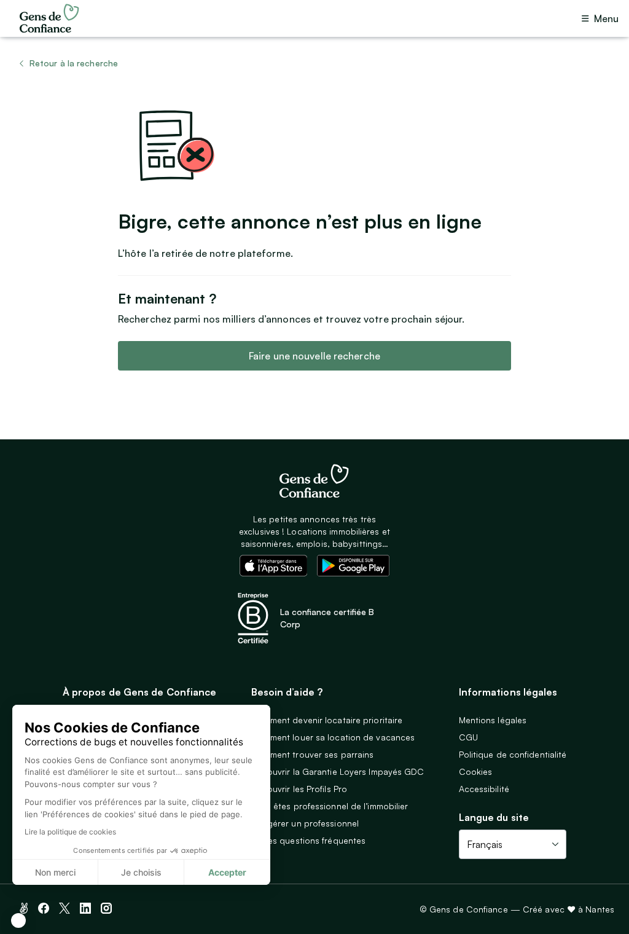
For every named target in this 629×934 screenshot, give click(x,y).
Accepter (227, 872)
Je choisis (141, 872)
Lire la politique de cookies (70, 831)
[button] (18, 920)
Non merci (55, 872)
